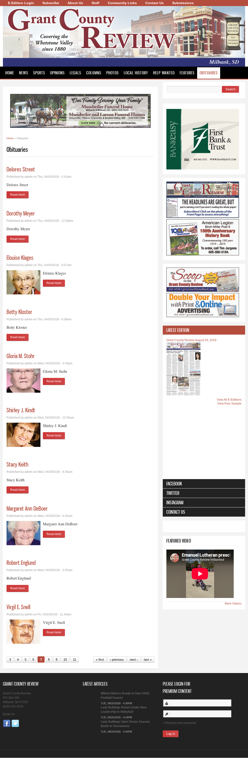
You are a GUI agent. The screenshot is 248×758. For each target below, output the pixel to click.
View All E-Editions (229, 399)
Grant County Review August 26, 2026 (191, 340)
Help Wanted (164, 72)
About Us (75, 3)
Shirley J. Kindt (21, 410)
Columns (93, 72)
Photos (112, 72)
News (23, 72)
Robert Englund (21, 562)
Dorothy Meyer (21, 213)
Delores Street (21, 169)
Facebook (174, 484)
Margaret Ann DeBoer (27, 508)
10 (65, 659)
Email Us (9, 714)
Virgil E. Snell (18, 607)
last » (148, 659)
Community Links (122, 3)
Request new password (180, 723)
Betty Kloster (19, 311)
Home (9, 72)
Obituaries (209, 72)
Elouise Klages (20, 257)
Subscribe (50, 3)
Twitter (172, 493)
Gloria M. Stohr (21, 356)
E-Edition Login (21, 3)
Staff (95, 3)
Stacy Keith (17, 464)
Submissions (183, 3)
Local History (136, 72)
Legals (75, 72)
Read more (19, 194)
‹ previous (117, 659)
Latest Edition (177, 330)
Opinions (57, 72)
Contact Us (154, 3)
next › (134, 659)
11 (74, 659)
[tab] (204, 330)
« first (100, 659)
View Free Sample (229, 403)
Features (187, 72)
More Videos (233, 603)
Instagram (174, 502)
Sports (39, 72)
